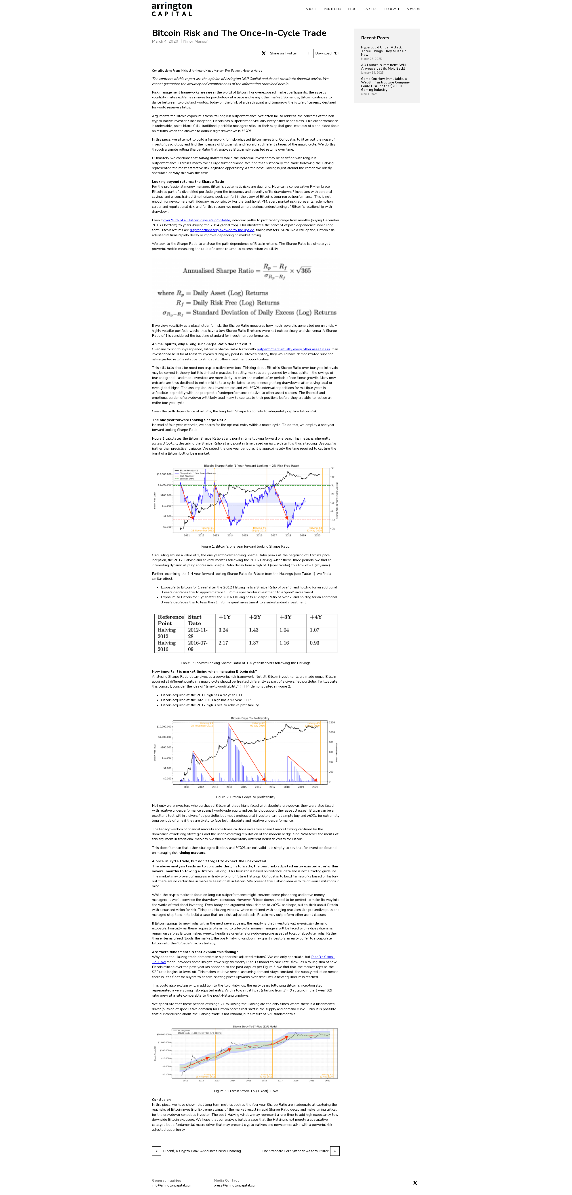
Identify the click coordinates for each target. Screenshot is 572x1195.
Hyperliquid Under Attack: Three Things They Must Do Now (383, 51)
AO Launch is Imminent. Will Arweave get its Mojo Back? (383, 67)
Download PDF (324, 53)
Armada (413, 9)
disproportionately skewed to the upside (222, 230)
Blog (352, 9)
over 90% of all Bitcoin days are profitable (196, 220)
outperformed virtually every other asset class (293, 349)
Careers (370, 9)
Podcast (392, 9)
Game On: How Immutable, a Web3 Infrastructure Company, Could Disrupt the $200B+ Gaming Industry (385, 84)
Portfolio (332, 9)
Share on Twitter (283, 53)
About (311, 9)
